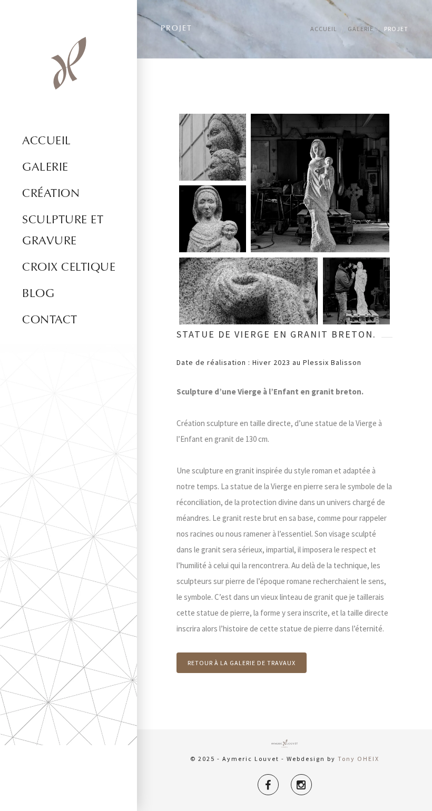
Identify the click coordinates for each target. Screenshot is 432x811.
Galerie (45, 168)
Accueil (46, 141)
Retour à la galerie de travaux (242, 663)
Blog (38, 294)
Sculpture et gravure (62, 231)
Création (51, 194)
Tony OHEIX (358, 759)
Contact (49, 321)
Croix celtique (68, 268)
